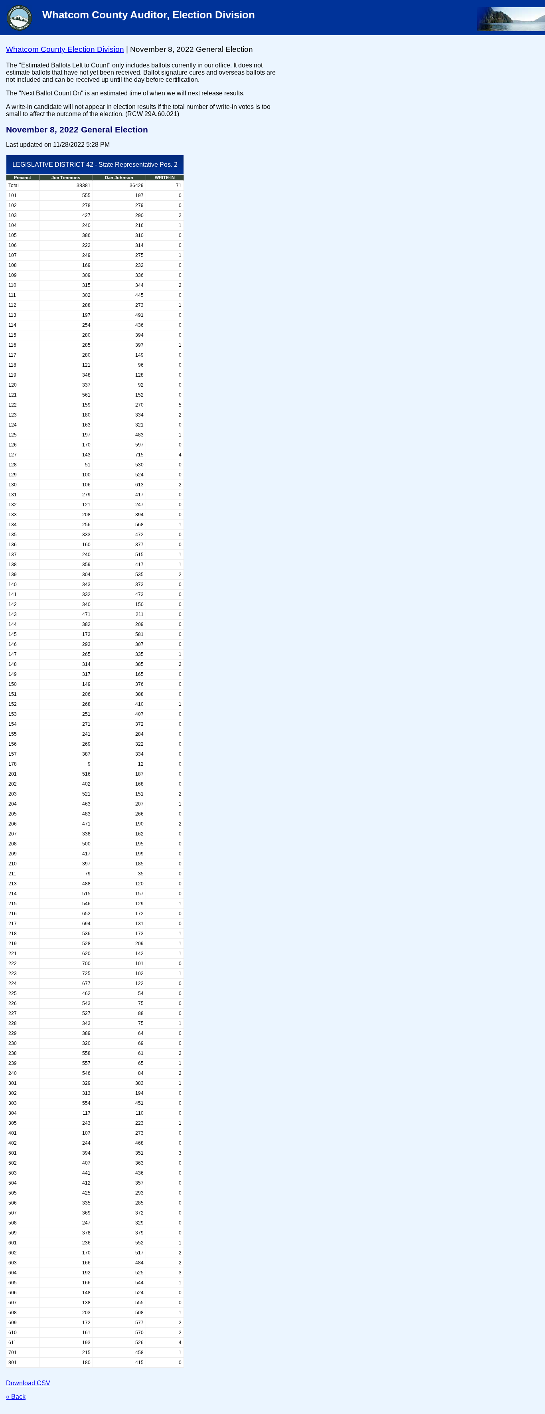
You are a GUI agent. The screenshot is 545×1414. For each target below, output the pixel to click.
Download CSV (28, 1383)
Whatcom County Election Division (65, 49)
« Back (16, 1396)
